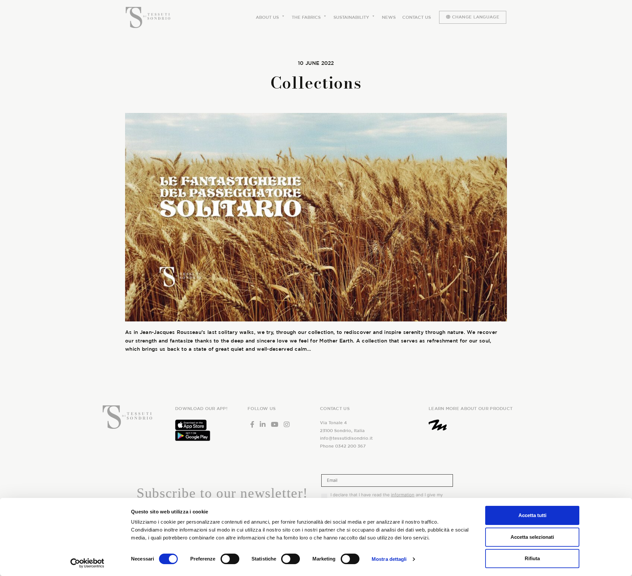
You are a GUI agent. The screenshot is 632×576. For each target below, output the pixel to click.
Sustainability (351, 17)
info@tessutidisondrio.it (346, 438)
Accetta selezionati (532, 537)
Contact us (416, 17)
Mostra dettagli (389, 559)
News (389, 17)
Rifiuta (532, 558)
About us (267, 17)
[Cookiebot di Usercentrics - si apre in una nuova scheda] (87, 563)
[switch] (230, 559)
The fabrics (306, 17)
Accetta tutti (532, 515)
